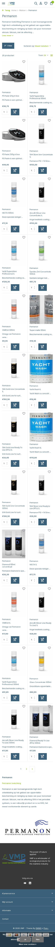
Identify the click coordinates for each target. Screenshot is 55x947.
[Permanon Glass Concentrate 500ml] (41, 661)
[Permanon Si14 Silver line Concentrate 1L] (41, 134)
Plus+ (46, 928)
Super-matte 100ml (38, 330)
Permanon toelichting (11, 783)
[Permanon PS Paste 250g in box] (13, 134)
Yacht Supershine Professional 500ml (10, 683)
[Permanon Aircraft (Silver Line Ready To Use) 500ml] (13, 720)
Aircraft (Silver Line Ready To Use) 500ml (13, 741)
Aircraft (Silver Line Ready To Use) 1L (40, 624)
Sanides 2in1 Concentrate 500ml (40, 272)
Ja (25, 939)
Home (13, 10)
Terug (7, 10)
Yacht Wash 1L (35, 389)
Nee (37, 939)
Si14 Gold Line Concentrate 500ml (13, 507)
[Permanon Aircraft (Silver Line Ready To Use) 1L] (41, 602)
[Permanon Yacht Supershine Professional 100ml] (41, 75)
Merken (22, 10)
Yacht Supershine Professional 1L (9, 272)
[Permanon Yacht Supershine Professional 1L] (13, 251)
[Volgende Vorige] (32, 769)
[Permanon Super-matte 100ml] (41, 309)
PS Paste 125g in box (10, 96)
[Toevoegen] (15, 112)
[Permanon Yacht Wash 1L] (41, 368)
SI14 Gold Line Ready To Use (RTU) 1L (12, 448)
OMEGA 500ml (8, 330)
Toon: (40, 55)
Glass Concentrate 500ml (40, 682)
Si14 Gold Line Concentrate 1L (13, 390)
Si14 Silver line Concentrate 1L (41, 155)
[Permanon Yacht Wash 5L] (41, 427)
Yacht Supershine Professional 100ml (38, 97)
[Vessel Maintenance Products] (15, 3)
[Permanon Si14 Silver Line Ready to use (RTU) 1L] (41, 485)
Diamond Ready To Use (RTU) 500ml (40, 741)
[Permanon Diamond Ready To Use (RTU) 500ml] (41, 720)
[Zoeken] (35, 3)
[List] (51, 55)
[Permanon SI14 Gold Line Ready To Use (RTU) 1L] (13, 427)
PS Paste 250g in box (11, 154)
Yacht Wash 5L (35, 448)
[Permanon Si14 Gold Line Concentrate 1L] (13, 368)
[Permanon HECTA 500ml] (13, 192)
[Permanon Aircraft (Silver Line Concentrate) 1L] (41, 192)
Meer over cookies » (27, 944)
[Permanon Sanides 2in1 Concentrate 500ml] (41, 251)
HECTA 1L (33, 564)
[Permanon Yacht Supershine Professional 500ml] (13, 661)
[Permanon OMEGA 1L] (13, 602)
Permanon (6, 92)
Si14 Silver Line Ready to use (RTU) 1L (40, 507)
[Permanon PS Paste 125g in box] (13, 75)
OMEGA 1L (6, 623)
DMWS (38, 928)
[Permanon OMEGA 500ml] (13, 309)
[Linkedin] (30, 883)
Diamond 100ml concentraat (8, 565)
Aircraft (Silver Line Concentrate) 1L (37, 214)
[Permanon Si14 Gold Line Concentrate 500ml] (13, 485)
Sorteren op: (29, 46)
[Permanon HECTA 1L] (41, 544)
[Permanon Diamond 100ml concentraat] (13, 544)
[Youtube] (25, 883)
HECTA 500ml (8, 213)
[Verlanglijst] (45, 3)
